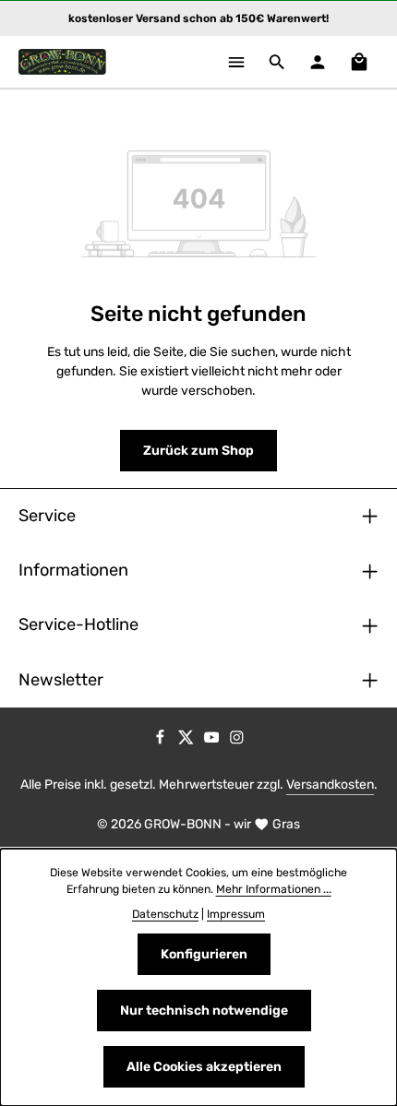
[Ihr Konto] (317, 61)
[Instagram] (237, 740)
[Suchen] (277, 61)
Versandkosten (330, 784)
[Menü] (236, 61)
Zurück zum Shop (198, 450)
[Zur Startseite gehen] (62, 62)
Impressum (236, 914)
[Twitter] (187, 740)
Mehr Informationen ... (273, 889)
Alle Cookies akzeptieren (204, 1067)
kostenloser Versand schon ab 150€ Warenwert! (198, 18)
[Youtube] (213, 740)
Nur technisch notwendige (204, 1010)
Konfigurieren (204, 954)
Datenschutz (165, 914)
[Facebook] (161, 740)
